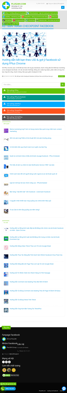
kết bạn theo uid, (39, 76)
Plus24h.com (42, 391)
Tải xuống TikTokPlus (14, 117)
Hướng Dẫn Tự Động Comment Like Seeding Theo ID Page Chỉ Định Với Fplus (35, 291)
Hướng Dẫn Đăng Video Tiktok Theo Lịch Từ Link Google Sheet (30, 246)
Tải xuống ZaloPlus (14, 104)
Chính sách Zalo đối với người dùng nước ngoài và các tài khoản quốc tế (33, 174)
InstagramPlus (20, 20)
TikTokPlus (8, 20)
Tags (11, 23)
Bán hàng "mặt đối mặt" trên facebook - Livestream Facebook (30, 192)
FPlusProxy (32, 20)
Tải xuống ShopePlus (14, 111)
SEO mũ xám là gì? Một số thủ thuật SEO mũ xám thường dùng (30, 138)
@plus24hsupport (59, 3)
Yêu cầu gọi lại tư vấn (9, 384)
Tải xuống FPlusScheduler (16, 97)
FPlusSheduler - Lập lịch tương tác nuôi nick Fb (43, 13)
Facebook (3, 362)
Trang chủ (5, 23)
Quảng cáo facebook (52, 391)
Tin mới (5, 222)
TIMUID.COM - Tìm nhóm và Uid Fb (49, 20)
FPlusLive (54, 16)
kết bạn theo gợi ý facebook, (51, 76)
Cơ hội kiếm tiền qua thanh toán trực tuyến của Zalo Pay (28, 147)
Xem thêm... (61, 76)
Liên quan (6, 123)
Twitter (6, 362)
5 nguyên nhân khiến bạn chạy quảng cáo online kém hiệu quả (30, 201)
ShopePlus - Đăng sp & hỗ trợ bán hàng (36, 16)
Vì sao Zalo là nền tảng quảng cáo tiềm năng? (25, 210)
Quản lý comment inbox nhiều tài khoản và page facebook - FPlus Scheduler (35, 156)
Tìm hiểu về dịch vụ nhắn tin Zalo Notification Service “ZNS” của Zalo (32, 165)
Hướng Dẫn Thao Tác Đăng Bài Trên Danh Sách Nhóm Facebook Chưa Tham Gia (36, 255)
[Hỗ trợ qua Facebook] (64, 388)
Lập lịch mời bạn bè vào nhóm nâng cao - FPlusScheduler (28, 183)
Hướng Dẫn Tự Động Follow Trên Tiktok (23, 300)
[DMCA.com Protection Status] (11, 375)
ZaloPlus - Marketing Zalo (12, 16)
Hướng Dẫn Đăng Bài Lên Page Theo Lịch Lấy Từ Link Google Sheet (32, 264)
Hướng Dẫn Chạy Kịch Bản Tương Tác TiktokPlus (25, 309)
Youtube (9, 362)
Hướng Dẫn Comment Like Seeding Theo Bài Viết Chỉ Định (29, 282)
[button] (64, 388)
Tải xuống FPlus (16, 91)
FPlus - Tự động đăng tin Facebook (15, 13)
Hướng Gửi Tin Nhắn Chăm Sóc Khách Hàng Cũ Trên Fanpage (30, 273)
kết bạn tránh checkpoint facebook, (25, 76)
